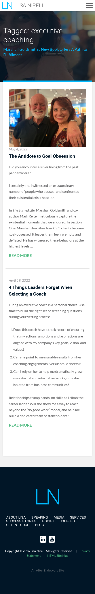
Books (48, 521)
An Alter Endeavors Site (47, 570)
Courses (67, 521)
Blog (39, 525)
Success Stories (21, 521)
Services (78, 517)
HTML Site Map (57, 555)
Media (59, 517)
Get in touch (17, 525)
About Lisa (16, 517)
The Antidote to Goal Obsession (42, 156)
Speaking (39, 517)
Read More (20, 255)
